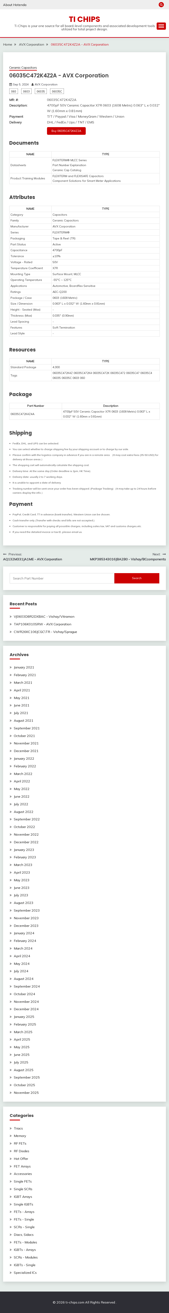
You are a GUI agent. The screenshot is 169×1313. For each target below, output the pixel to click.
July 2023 (21, 895)
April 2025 (22, 1039)
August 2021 (23, 720)
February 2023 (25, 857)
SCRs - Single (24, 1227)
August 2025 (23, 1070)
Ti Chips (84, 19)
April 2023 (22, 872)
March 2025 (23, 1032)
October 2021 (24, 736)
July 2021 (21, 713)
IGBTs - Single (24, 1265)
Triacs (18, 1128)
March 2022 (23, 774)
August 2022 (23, 812)
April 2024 (22, 956)
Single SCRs (23, 1189)
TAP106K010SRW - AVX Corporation (42, 624)
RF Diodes (21, 1151)
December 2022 (26, 842)
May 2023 (21, 880)
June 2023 (21, 888)
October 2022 (24, 827)
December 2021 (26, 751)
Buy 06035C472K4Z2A (66, 131)
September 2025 (27, 1077)
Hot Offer (21, 1159)
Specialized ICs (25, 1272)
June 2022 (21, 796)
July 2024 (21, 971)
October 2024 (24, 994)
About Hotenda (14, 5)
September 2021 (27, 728)
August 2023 (23, 903)
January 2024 (24, 933)
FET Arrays (22, 1166)
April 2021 (22, 690)
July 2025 (21, 1062)
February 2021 (25, 675)
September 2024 (27, 986)
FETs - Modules (25, 1242)
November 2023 (26, 918)
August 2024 (23, 979)
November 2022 (26, 834)
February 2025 (25, 1024)
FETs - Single (24, 1219)
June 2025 (21, 1055)
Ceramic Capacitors (23, 68)
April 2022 (22, 781)
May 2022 (21, 789)
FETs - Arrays (24, 1212)
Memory (20, 1136)
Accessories (23, 1174)
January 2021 (24, 667)
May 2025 (21, 1047)
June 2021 (21, 705)
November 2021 (26, 743)
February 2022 (25, 766)
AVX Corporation (46, 84)
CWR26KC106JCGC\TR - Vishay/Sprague (45, 632)
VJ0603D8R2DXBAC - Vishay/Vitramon (44, 616)
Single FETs (23, 1181)
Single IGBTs (23, 1204)
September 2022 (27, 819)
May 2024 (21, 964)
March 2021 (23, 682)
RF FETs (20, 1143)
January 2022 (24, 758)
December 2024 (26, 1009)
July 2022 (21, 804)
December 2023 (26, 926)
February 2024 (25, 941)
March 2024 (23, 948)
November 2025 (26, 1093)
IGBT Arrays (23, 1197)
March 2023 (23, 865)
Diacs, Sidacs (24, 1235)
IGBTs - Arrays (25, 1250)
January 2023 (24, 850)
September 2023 (27, 910)
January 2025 (24, 1017)
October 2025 (24, 1085)
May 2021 (21, 698)
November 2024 (26, 1002)
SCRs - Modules (26, 1257)
